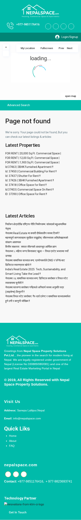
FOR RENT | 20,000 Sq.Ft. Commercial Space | (33, 153)
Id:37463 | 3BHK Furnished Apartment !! (29, 166)
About (12, 440)
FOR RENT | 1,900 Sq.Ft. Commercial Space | (32, 162)
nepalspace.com (20, 465)
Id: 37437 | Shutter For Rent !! (22, 175)
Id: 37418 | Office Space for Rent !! (26, 184)
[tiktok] (56, 26)
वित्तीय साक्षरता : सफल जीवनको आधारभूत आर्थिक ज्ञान (30, 246)
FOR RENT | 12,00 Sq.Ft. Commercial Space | (32, 157)
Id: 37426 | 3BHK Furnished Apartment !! (29, 180)
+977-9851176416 (28, 24)
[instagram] (71, 26)
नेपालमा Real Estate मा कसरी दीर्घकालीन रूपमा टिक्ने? (32, 233)
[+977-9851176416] (10, 25)
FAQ (12, 445)
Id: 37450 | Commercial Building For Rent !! (31, 171)
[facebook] (48, 26)
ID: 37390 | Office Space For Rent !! (26, 194)
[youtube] (63, 26)
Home (13, 435)
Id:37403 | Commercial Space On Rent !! (29, 189)
